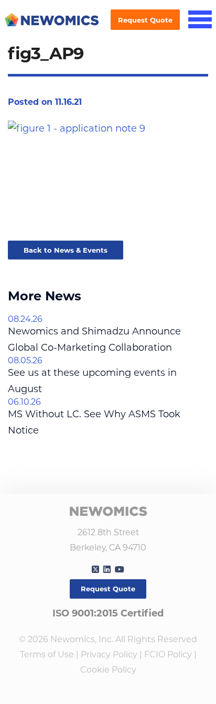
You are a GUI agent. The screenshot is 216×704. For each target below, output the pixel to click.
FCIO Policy (168, 654)
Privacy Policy (109, 654)
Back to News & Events (65, 250)
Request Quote (145, 20)
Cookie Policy (108, 670)
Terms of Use (47, 654)
